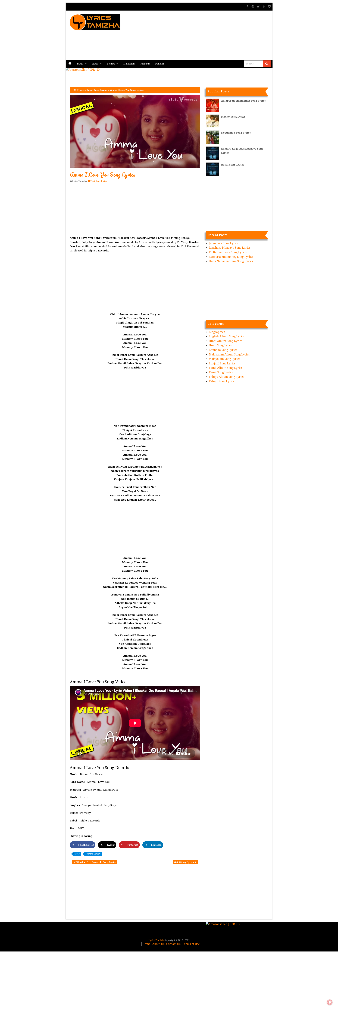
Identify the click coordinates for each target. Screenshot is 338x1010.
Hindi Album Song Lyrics (225, 341)
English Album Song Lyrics (227, 336)
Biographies (217, 332)
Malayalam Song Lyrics (224, 359)
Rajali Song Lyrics (232, 164)
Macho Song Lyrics (233, 116)
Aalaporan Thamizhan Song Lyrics (243, 100)
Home (80, 90)
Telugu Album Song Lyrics (226, 376)
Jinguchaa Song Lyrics (223, 243)
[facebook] (247, 6)
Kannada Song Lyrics (223, 350)
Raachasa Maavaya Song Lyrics (229, 247)
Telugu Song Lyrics (221, 381)
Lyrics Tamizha (79, 181)
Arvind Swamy (93, 854)
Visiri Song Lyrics (184, 862)
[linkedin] (264, 6)
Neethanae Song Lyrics (236, 132)
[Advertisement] (211, 35)
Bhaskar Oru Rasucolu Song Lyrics (96, 862)
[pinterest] (253, 6)
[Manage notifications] (330, 1002)
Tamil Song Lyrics (97, 90)
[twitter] (258, 6)
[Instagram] (270, 6)
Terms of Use (191, 944)
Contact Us (173, 944)
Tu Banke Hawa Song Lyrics (227, 252)
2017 (77, 854)
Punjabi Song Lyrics (222, 363)
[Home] (70, 64)
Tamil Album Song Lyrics (225, 368)
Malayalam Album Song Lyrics (229, 354)
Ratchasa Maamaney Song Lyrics (231, 256)
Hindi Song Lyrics (221, 345)
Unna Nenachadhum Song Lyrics (231, 261)
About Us (158, 944)
